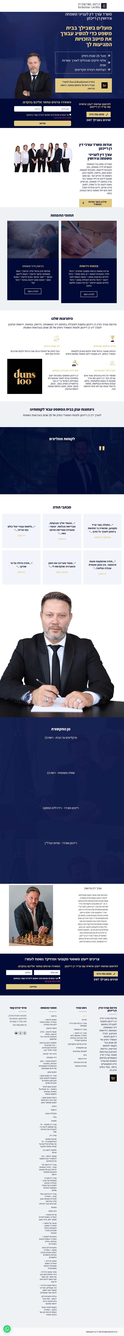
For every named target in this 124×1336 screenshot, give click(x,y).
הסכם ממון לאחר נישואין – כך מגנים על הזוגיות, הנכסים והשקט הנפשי (48, 1090)
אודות (84, 1019)
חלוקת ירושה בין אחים (50, 1151)
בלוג (85, 1055)
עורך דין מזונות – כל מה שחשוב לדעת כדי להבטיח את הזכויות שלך (48, 1128)
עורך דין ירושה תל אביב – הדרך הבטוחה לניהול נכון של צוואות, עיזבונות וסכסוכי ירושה (48, 1169)
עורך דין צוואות (80, 1029)
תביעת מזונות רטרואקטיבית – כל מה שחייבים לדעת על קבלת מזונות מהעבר (48, 1143)
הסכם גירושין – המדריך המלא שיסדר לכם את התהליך (48, 1022)
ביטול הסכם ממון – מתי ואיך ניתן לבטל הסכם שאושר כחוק (49, 1100)
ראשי (84, 1016)
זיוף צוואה (52, 1211)
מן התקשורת (81, 1047)
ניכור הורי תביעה (50, 1053)
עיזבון (54, 1106)
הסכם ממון (52, 1072)
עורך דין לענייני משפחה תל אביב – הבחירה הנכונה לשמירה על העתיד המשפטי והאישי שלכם (49, 1184)
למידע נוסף (89, 294)
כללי (55, 1117)
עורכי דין (53, 1135)
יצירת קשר (82, 1058)
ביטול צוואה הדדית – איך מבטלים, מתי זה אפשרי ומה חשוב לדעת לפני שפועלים (48, 1289)
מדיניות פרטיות (80, 1062)
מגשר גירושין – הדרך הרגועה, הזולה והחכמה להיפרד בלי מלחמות (48, 1035)
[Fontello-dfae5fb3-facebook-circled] (25, 1033)
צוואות (54, 1207)
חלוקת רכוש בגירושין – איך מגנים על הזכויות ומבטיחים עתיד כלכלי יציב (48, 1046)
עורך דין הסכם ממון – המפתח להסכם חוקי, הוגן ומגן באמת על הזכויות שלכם (48, 1079)
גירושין (54, 1016)
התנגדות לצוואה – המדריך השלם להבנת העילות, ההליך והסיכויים (48, 1240)
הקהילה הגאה (51, 1113)
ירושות (54, 1109)
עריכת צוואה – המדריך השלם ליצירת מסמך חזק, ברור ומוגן (48, 1217)
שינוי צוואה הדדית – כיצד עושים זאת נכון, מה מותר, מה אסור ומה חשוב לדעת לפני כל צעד (48, 1277)
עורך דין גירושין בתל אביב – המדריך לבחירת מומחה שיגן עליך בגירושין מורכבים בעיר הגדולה (48, 1199)
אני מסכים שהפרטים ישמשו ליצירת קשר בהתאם (49, 116)
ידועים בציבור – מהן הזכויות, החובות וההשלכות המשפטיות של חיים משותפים (48, 1065)
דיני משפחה (51, 1057)
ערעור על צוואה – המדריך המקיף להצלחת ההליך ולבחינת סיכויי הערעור (50, 1228)
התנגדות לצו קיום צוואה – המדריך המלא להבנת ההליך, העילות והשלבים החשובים (48, 1252)
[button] (4, 6)
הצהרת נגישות (81, 1066)
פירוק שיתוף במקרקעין (77, 1044)
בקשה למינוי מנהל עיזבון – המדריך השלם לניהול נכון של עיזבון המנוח (48, 1311)
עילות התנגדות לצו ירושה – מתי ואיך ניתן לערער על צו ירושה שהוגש (49, 1300)
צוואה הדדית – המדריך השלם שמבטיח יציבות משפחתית (50, 1265)
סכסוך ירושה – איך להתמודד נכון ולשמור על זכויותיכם (48, 1158)
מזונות (54, 1120)
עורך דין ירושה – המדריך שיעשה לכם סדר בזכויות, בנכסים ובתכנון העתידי (78, 1037)
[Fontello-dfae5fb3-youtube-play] (16, 1033)
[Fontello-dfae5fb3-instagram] (20, 1033)
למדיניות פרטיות (62, 117)
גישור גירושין (51, 1028)
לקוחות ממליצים (80, 1051)
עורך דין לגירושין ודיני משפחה (78, 1024)
